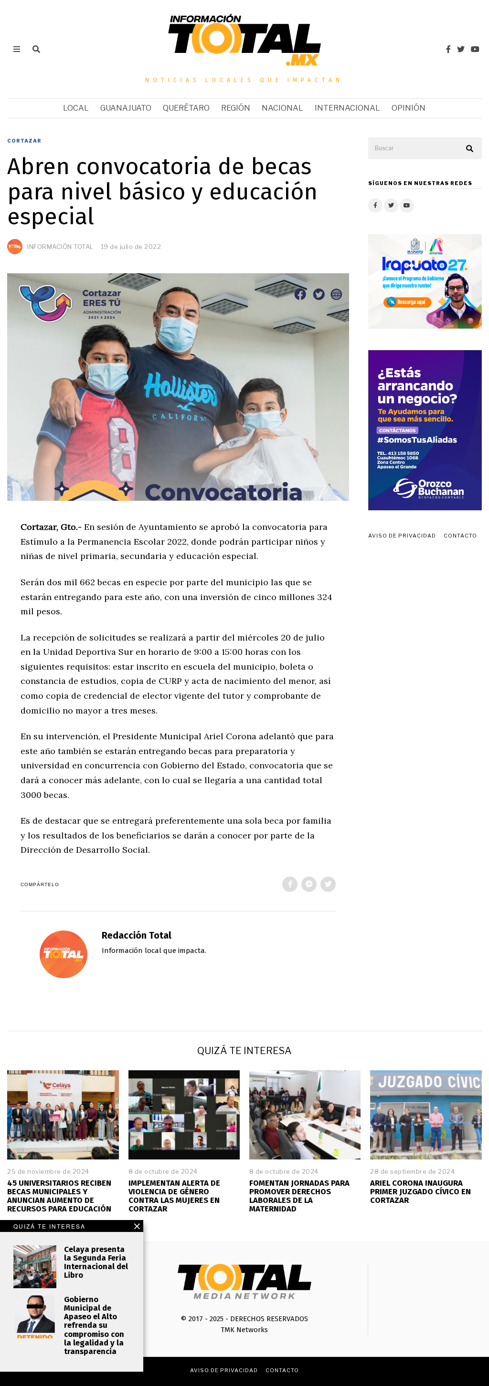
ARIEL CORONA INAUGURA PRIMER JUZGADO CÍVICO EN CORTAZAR (420, 1192)
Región (235, 108)
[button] (470, 148)
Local (76, 108)
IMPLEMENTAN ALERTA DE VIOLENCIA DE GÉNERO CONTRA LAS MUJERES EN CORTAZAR (174, 1196)
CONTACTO (460, 535)
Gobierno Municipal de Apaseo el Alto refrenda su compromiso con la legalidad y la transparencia (94, 1325)
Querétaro (186, 108)
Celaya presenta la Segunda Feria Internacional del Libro (96, 1262)
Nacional (282, 108)
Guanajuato (125, 108)
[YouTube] (475, 49)
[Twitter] (461, 49)
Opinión (408, 108)
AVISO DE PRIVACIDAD (402, 535)
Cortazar (24, 141)
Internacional (347, 108)
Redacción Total (136, 935)
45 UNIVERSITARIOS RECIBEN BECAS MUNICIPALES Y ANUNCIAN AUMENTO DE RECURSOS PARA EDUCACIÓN (59, 1196)
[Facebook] (448, 49)
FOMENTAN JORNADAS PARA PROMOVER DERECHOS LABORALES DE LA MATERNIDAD (299, 1196)
